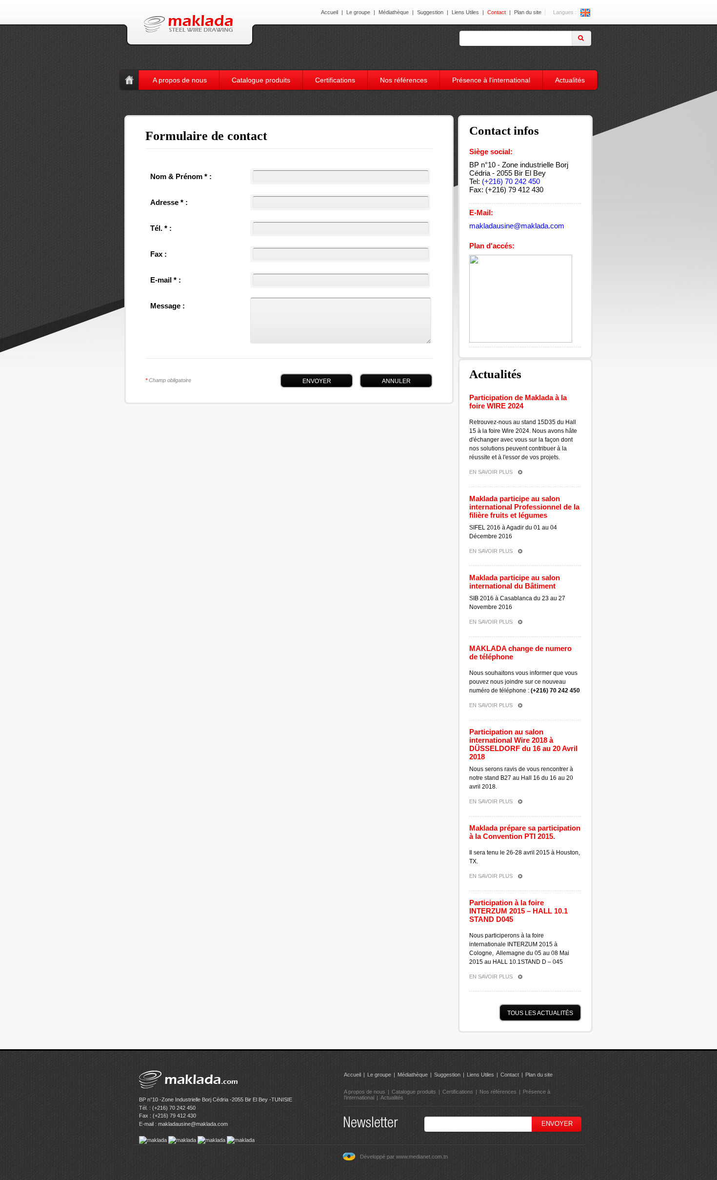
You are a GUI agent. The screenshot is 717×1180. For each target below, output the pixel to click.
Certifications (335, 80)
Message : (167, 306)
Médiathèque (393, 12)
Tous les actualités (540, 1013)
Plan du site (527, 12)
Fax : (158, 254)
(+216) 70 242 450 (511, 181)
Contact (496, 12)
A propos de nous (180, 80)
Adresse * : (169, 202)
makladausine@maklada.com (516, 226)
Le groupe (358, 12)
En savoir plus (491, 472)
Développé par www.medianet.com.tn (404, 1157)
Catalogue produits (261, 80)
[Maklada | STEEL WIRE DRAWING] (188, 23)
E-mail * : (165, 280)
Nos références (403, 80)
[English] (585, 12)
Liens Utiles (465, 12)
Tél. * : (161, 228)
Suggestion (430, 12)
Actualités (570, 80)
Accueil (329, 12)
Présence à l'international (491, 80)
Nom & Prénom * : (181, 176)
